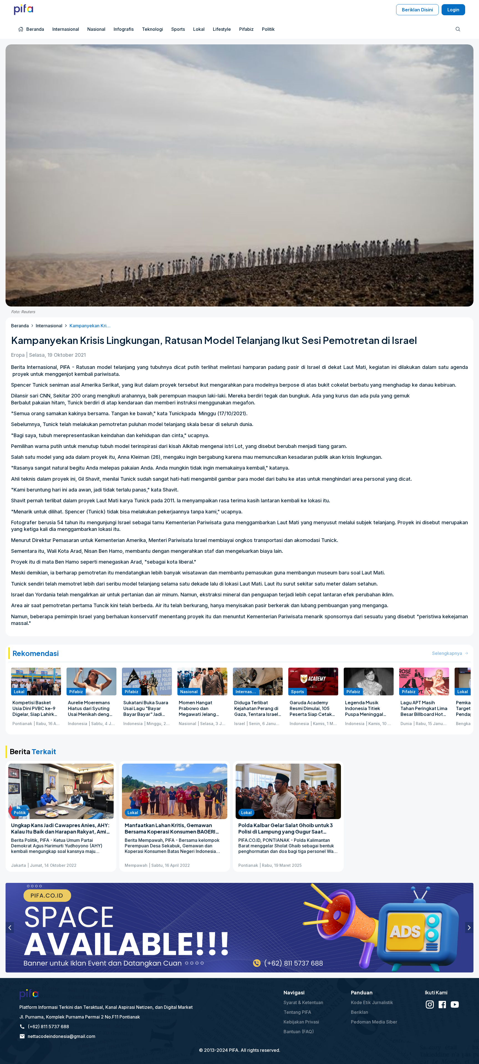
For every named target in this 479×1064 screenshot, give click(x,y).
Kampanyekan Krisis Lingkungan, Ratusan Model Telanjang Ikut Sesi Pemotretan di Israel (90, 325)
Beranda (20, 325)
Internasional (49, 325)
